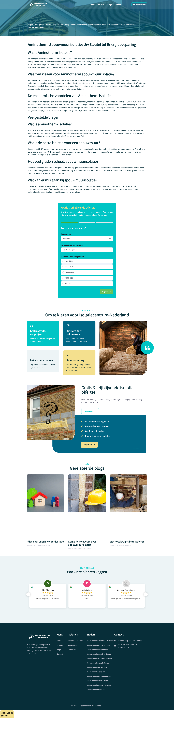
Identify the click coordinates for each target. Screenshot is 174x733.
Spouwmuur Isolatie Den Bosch (99, 654)
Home (92, 5)
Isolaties (101, 5)
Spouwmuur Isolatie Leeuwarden (99, 658)
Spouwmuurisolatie (75, 641)
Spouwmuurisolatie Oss (96, 690)
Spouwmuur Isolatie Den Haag (98, 645)
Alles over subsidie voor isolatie (45, 541)
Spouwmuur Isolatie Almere (97, 681)
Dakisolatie (72, 650)
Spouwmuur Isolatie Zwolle (97, 672)
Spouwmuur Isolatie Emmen (97, 650)
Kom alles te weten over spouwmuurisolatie (82, 543)
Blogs (109, 5)
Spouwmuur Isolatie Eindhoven (99, 676)
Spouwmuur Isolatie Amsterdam (99, 685)
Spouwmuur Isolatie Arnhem (97, 667)
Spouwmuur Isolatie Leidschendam (100, 641)
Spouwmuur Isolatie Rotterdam (98, 663)
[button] (146, 594)
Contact (118, 5)
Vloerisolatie (72, 645)
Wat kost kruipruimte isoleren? (128, 541)
